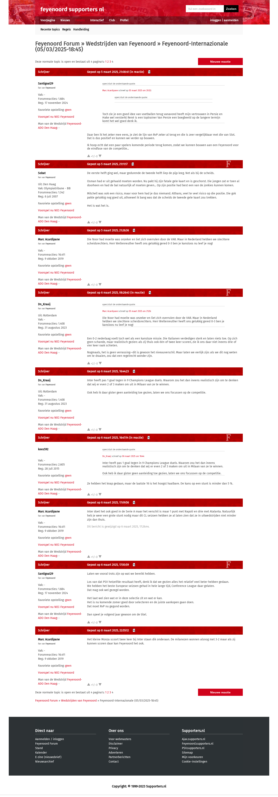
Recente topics (50, 29)
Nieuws (65, 20)
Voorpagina (47, 20)
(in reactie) (137, 72)
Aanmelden (42, 739)
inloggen (215, 20)
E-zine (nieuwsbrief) (48, 757)
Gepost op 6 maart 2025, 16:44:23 (108, 371)
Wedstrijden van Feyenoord (121, 43)
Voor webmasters (120, 739)
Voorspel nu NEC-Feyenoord (56, 117)
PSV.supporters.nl (193, 748)
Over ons (116, 730)
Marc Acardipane (110, 90)
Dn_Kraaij (44, 304)
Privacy (113, 748)
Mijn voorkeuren (192, 757)
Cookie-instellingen (194, 761)
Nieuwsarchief (44, 761)
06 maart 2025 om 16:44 (133, 456)
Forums (80, 20)
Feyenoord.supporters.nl (197, 743)
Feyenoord (50, 88)
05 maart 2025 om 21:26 (140, 311)
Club (112, 20)
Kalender (41, 752)
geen (68, 110)
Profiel (124, 20)
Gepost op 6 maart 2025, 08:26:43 (108, 292)
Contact (114, 761)
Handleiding (81, 29)
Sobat (42, 173)
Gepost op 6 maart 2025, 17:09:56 (108, 502)
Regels (66, 29)
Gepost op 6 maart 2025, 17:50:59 (108, 564)
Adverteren (116, 752)
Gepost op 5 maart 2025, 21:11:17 (107, 164)
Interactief (97, 20)
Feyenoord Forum (57, 43)
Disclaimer (116, 743)
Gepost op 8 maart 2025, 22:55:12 (108, 630)
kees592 (43, 449)
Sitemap (187, 752)
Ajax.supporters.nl (193, 739)
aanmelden (231, 20)
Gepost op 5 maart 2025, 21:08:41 (108, 72)
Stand (39, 748)
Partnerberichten (119, 757)
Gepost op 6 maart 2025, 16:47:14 (107, 437)
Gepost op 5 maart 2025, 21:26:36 (108, 230)
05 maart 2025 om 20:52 (140, 90)
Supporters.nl (193, 730)
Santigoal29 (45, 83)
